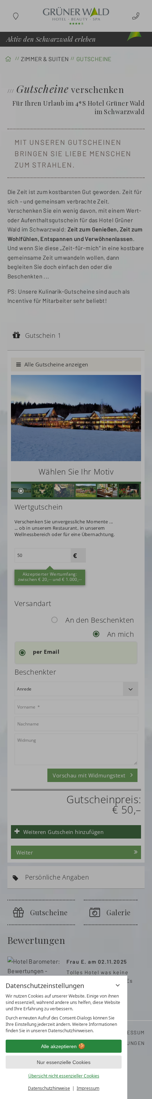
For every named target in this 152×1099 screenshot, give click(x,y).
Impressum (88, 1088)
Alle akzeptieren (59, 1046)
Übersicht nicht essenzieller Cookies (63, 1076)
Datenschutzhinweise (49, 1088)
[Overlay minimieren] (117, 985)
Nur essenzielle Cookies (63, 1062)
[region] (64, 1013)
